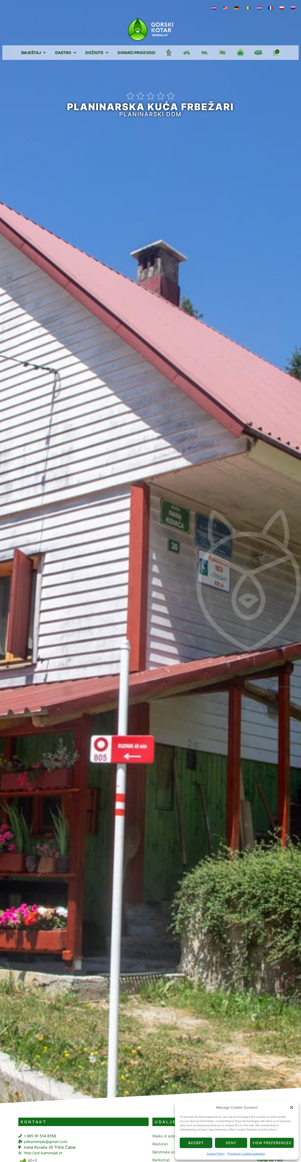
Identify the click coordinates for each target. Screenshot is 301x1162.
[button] (291, 1107)
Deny (231, 1143)
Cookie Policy (215, 1153)
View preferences (271, 1143)
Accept (196, 1143)
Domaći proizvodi (136, 52)
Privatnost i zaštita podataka (246, 1153)
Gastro (63, 52)
